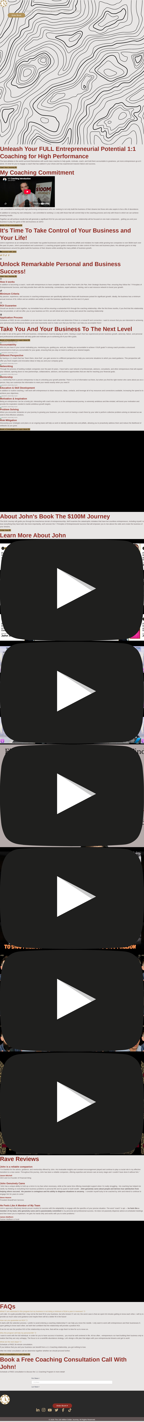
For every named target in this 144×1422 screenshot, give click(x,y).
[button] (72, 1311)
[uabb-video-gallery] (72, 590)
